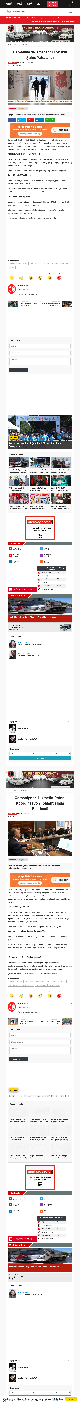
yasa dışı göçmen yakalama (59, 263)
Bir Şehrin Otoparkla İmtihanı (29, 655)
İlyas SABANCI (23, 643)
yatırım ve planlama (59, 981)
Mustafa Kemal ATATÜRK (28, 739)
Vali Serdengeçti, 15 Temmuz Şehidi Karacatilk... (16, 490)
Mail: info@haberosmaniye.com (27, 294)
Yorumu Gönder (18, 370)
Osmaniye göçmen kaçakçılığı (18, 263)
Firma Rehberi (64, 21)
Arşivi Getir (40, 758)
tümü (69, 721)
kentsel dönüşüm (14, 985)
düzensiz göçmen (35, 263)
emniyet (11, 267)
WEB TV (53, 2)
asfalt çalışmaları (28, 985)
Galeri (54, 5)
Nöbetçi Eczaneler (53, 21)
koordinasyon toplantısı (43, 981)
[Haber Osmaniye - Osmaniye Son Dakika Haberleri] (16, 12)
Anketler (43, 21)
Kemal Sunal (23, 728)
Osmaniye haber (54, 985)
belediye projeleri (41, 985)
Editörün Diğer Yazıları (24, 289)
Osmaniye (24, 44)
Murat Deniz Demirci (25, 653)
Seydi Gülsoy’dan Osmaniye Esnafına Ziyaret (37, 508)
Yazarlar (35, 21)
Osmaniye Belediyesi (15, 981)
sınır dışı (46, 263)
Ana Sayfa (13, 44)
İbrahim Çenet (29, 981)
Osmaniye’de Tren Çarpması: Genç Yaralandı (42, 18)
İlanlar (72, 21)
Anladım (71, 1399)
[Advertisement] (40, 240)
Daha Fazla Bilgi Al (51, 1401)
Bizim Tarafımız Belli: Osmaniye (30, 645)
